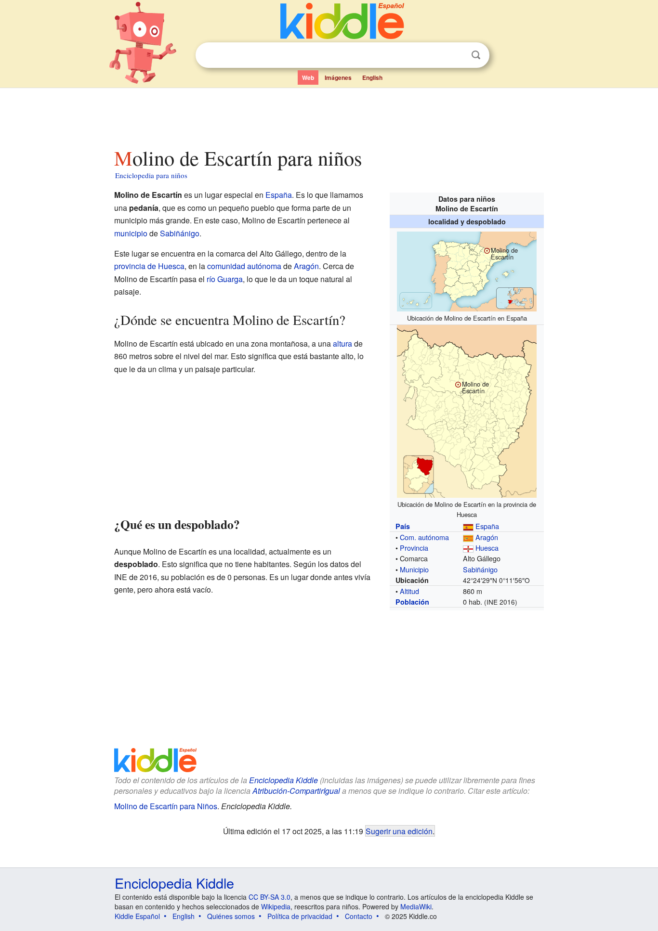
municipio (130, 233)
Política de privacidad (299, 916)
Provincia (414, 548)
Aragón (486, 537)
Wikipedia (275, 906)
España (487, 526)
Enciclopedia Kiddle (283, 780)
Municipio (414, 569)
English (372, 77)
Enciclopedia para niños (151, 175)
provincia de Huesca (149, 266)
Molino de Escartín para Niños (165, 806)
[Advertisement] (328, 115)
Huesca (487, 548)
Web (308, 77)
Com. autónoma (424, 537)
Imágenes (338, 77)
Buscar (475, 55)
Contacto (358, 916)
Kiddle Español (137, 916)
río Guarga (225, 278)
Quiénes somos (231, 916)
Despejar (456, 55)
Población (412, 602)
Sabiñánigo (480, 569)
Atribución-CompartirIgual (296, 790)
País (402, 526)
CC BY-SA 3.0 (269, 897)
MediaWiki (416, 906)
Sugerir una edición (399, 831)
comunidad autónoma (244, 266)
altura (342, 343)
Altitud (409, 591)
